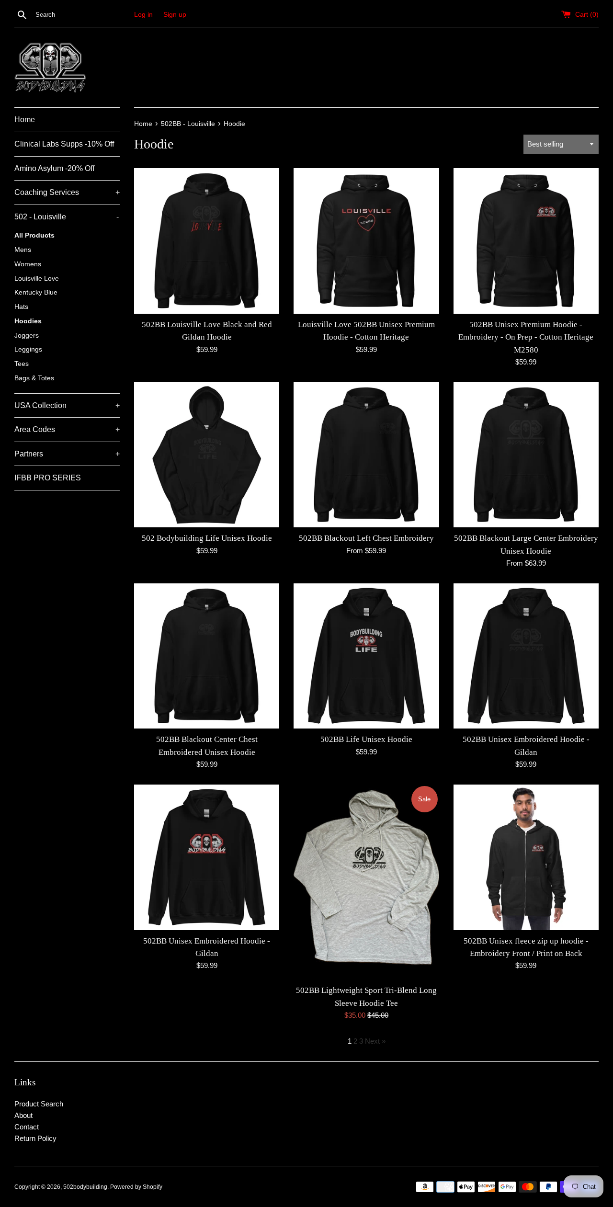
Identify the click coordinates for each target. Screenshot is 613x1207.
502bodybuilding (85, 1187)
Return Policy (35, 1138)
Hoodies (28, 321)
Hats (21, 306)
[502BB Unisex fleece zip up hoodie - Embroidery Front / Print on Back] (526, 857)
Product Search (38, 1104)
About (23, 1115)
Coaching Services (67, 192)
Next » (375, 1041)
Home (24, 119)
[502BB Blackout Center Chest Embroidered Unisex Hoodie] (206, 656)
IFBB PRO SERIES (47, 478)
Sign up (174, 14)
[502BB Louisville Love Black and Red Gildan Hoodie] (206, 240)
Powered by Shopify (136, 1187)
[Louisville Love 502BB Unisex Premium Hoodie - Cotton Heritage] (366, 240)
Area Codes (67, 429)
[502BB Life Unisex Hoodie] (366, 656)
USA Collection (67, 405)
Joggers (26, 335)
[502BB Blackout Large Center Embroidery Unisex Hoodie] (526, 454)
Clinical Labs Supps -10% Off (64, 144)
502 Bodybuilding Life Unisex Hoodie (207, 538)
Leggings (28, 349)
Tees (21, 363)
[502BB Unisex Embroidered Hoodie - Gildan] (526, 656)
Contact (26, 1127)
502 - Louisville (66, 217)
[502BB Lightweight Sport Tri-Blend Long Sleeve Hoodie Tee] (366, 882)
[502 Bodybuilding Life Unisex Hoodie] (206, 454)
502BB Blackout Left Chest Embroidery (366, 538)
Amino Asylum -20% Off (54, 168)
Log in (143, 14)
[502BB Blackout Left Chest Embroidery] (366, 454)
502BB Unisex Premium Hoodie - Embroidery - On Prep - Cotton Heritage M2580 (525, 337)
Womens (27, 264)
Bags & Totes (34, 378)
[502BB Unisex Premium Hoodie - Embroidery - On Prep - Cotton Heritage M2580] (526, 240)
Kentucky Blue (35, 292)
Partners (67, 454)
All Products (34, 235)
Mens (22, 249)
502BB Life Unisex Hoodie (366, 739)
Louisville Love (36, 278)
